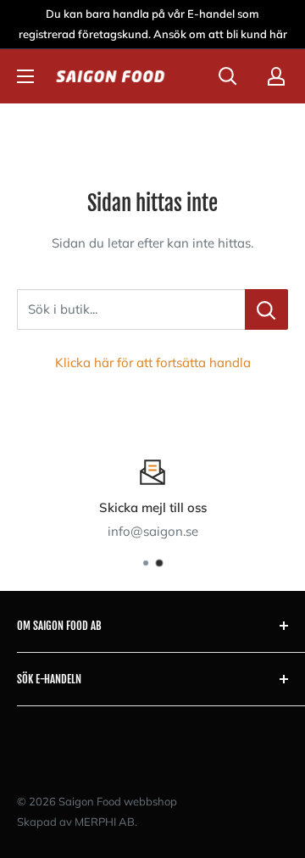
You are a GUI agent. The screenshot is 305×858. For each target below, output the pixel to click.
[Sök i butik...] (266, 309)
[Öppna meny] (25, 76)
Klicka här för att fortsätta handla (153, 362)
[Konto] (276, 76)
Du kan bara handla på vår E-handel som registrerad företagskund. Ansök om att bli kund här (153, 24)
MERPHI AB (105, 821)
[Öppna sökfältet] (228, 76)
